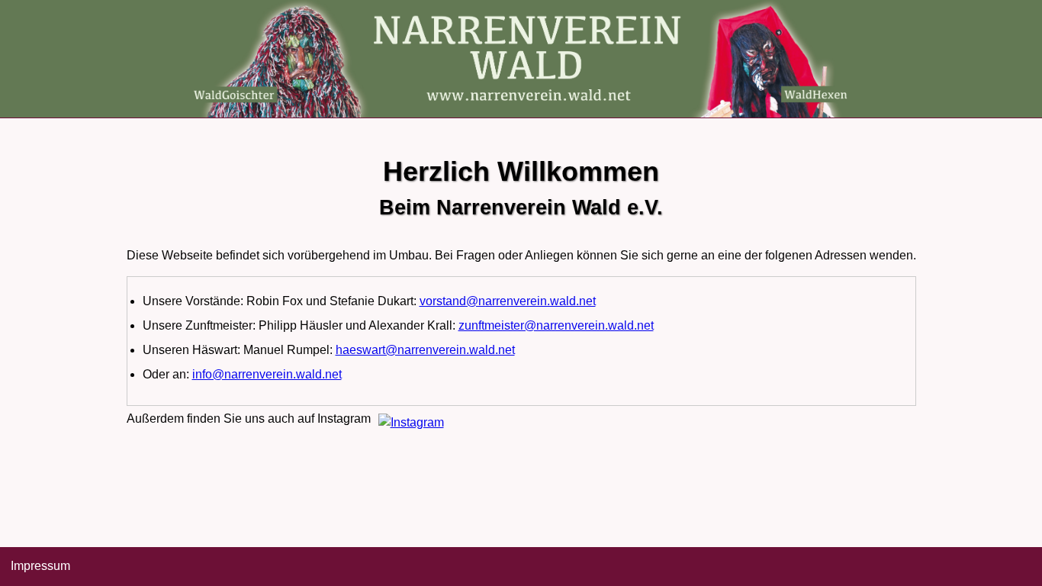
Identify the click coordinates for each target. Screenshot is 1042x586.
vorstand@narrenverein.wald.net (508, 301)
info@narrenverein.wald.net (267, 374)
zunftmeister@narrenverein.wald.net (556, 325)
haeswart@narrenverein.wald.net (425, 349)
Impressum (40, 565)
